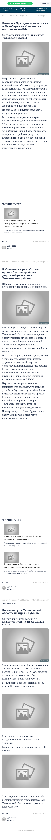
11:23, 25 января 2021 (40, 831)
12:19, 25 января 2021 (40, 262)
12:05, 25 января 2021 (40, 600)
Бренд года (22, 9)
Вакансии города (7, 9)
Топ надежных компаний (41, 9)
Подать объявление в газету (20, 3)
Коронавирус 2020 (9, 603)
